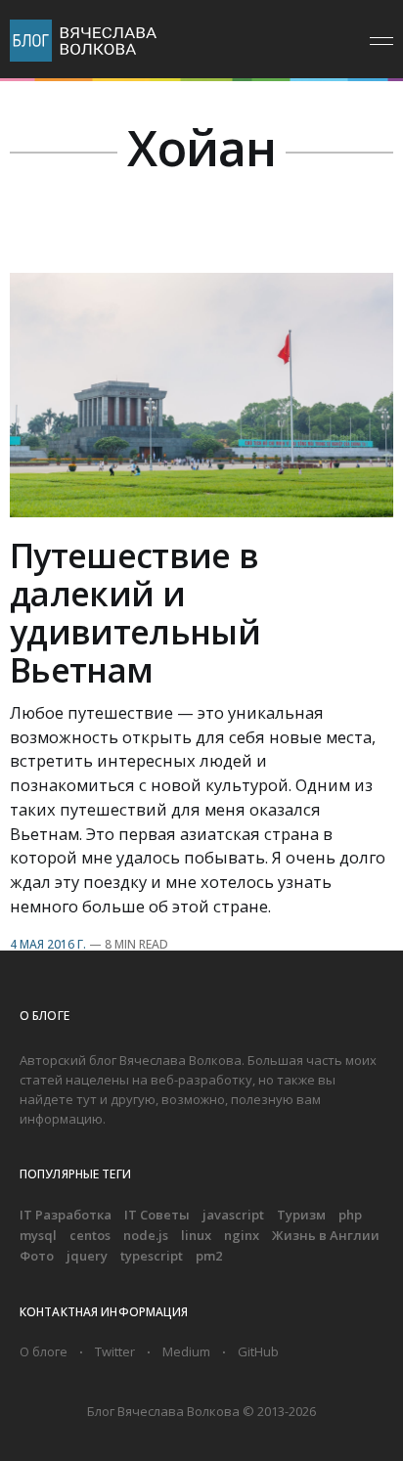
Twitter (115, 1351)
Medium (186, 1351)
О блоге (43, 1351)
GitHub (258, 1351)
